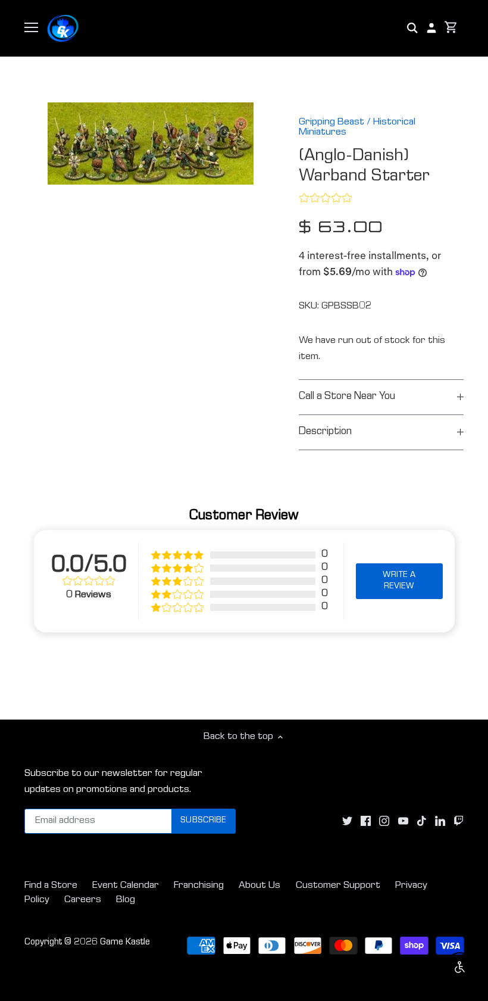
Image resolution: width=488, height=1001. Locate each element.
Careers (82, 900)
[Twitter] (347, 821)
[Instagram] (384, 821)
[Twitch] (458, 821)
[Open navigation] (31, 27)
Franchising (199, 886)
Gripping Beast (331, 122)
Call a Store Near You (347, 397)
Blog (125, 900)
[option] (150, 143)
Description (325, 432)
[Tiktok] (422, 821)
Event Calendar (125, 886)
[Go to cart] (451, 28)
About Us (259, 886)
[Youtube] (403, 821)
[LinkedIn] (440, 821)
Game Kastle (125, 942)
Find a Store (50, 886)
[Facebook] (366, 821)
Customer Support (338, 886)
